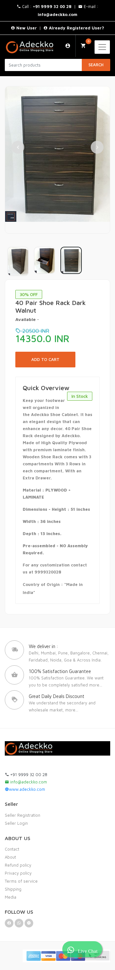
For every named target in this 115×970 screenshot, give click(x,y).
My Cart (88, 41)
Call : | (49, 6)
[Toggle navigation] (102, 47)
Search (95, 64)
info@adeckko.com (28, 781)
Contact (12, 849)
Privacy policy (18, 873)
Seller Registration (22, 815)
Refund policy (18, 865)
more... (95, 684)
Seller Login (16, 823)
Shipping (13, 889)
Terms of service (21, 881)
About (10, 857)
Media (10, 897)
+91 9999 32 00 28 (28, 774)
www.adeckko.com (27, 789)
